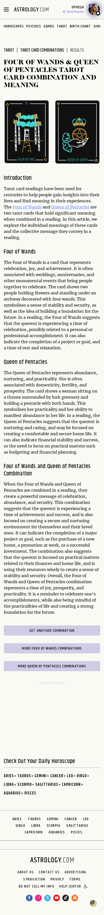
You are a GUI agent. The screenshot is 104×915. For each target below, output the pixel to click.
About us (25, 872)
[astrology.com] (31, 9)
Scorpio (24, 785)
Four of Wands (27, 206)
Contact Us (49, 872)
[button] (86, 886)
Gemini (41, 776)
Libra (9, 785)
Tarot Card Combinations (42, 50)
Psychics (33, 26)
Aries (9, 776)
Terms (75, 879)
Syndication (34, 879)
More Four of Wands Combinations (52, 648)
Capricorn (71, 785)
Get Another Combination (52, 630)
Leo (70, 776)
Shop (97, 26)
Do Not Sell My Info (37, 886)
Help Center (70, 886)
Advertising (76, 872)
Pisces (30, 793)
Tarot (62, 26)
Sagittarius (46, 785)
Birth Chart (80, 26)
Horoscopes (14, 26)
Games (49, 26)
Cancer (56, 776)
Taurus (24, 776)
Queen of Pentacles (70, 206)
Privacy (57, 879)
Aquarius (12, 793)
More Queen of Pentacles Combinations (52, 666)
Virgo (82, 776)
